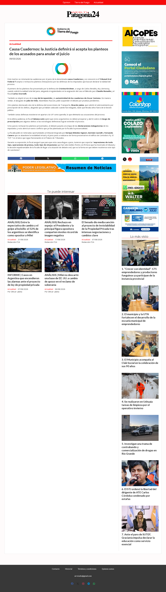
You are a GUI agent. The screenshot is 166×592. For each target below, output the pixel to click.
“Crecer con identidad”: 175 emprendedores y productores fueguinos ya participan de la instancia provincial (139, 273)
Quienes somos (108, 569)
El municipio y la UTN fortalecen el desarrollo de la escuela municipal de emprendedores (138, 319)
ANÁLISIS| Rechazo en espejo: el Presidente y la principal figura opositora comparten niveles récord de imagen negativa (61, 229)
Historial (68, 569)
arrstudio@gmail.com (83, 576)
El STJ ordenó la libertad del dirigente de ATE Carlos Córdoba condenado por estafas (139, 494)
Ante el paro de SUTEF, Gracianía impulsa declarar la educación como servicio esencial (138, 539)
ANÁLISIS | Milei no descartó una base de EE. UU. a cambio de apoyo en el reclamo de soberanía (62, 279)
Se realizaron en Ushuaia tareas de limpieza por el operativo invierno (137, 405)
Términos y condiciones (87, 569)
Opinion (66, 2)
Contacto (56, 569)
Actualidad (98, 2)
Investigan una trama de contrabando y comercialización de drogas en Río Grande (139, 448)
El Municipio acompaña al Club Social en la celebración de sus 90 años (140, 363)
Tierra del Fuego (82, 2)
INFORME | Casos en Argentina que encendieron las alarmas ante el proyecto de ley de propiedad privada (24, 279)
